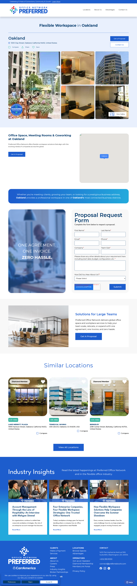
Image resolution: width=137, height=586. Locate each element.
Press (52, 566)
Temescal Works (57, 424)
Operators (79, 558)
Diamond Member (17, 110)
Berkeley (94, 424)
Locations (86, 10)
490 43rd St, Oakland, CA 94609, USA (64, 427)
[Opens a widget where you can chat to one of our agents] (129, 582)
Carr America (24, 567)
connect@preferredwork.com (113, 564)
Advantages (110, 10)
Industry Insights (57, 569)
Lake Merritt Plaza (18, 424)
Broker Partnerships (59, 572)
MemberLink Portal (81, 566)
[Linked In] (109, 568)
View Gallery (120, 114)
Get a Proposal (119, 39)
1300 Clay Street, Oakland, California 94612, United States (34, 43)
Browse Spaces (79, 551)
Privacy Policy (79, 571)
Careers (53, 564)
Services (53, 553)
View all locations (69, 447)
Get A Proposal (17, 154)
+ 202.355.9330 (106, 559)
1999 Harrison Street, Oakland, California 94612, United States (27, 428)
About (53, 558)
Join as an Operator (81, 561)
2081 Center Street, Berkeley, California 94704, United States (108, 428)
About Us (97, 10)
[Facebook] (101, 568)
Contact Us (123, 10)
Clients (54, 548)
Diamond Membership (83, 564)
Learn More (56, 2)
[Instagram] (105, 568)
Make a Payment (57, 551)
